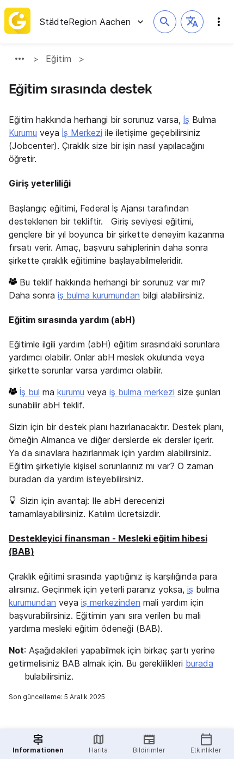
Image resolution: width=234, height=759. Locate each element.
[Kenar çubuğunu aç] (219, 22)
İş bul (30, 392)
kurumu (70, 392)
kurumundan (32, 602)
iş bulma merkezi (142, 392)
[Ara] (164, 21)
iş (190, 589)
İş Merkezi (82, 132)
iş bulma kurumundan (99, 295)
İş (186, 119)
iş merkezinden (110, 602)
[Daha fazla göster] (19, 59)
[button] (192, 21)
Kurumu (23, 132)
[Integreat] (17, 22)
